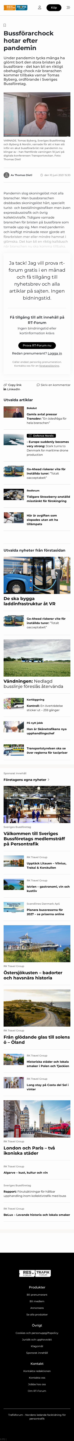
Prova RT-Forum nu (37, 345)
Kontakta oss (37, 1377)
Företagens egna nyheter (25, 780)
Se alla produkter (37, 1314)
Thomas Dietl (23, 175)
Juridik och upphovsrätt (37, 1339)
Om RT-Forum (37, 1391)
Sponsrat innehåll (37, 1352)
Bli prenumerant (37, 1294)
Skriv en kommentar (55, 385)
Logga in (55, 353)
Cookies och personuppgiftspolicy (37, 1333)
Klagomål (37, 1346)
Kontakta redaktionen (37, 1371)
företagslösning (49, 365)
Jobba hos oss (37, 1384)
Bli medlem (37, 1301)
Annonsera (37, 1308)
